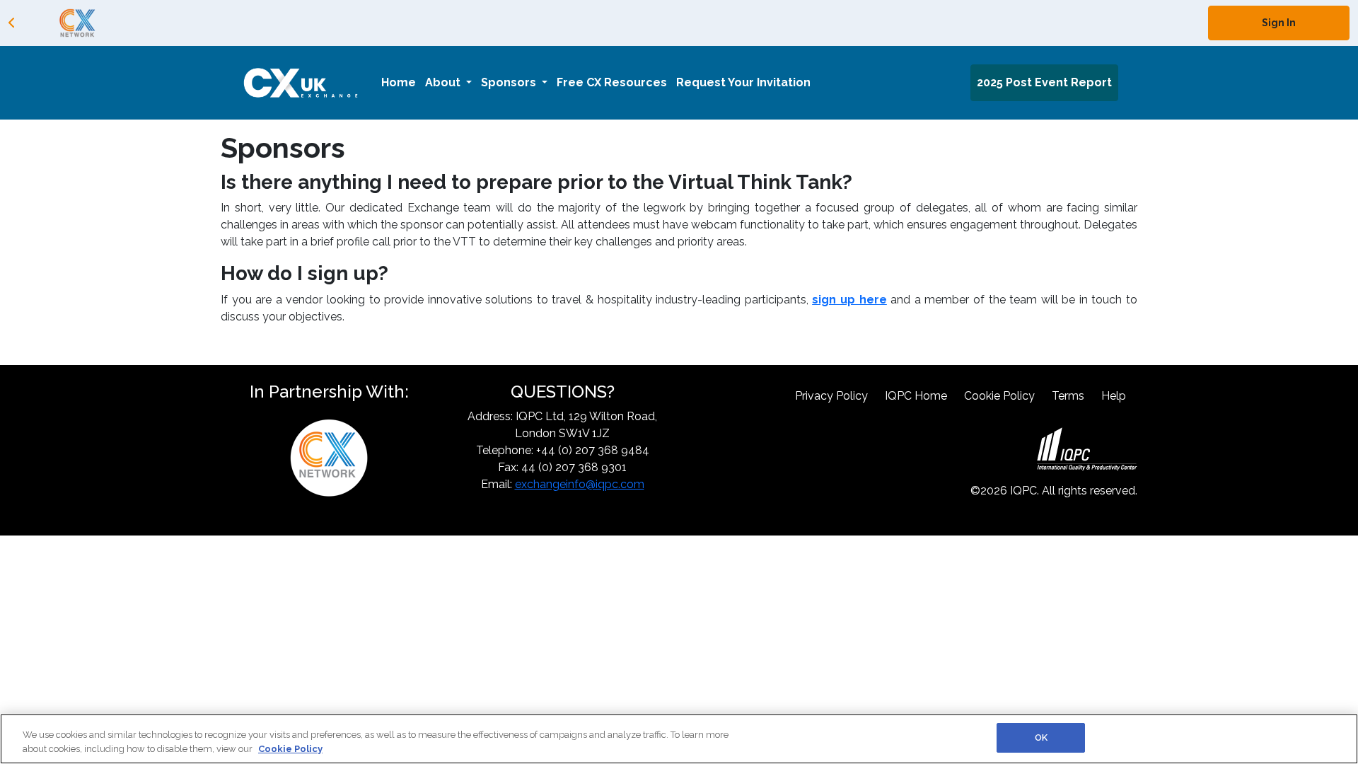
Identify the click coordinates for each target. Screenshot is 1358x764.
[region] (679, 739)
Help (1113, 396)
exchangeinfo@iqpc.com (579, 484)
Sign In (1279, 22)
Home (398, 82)
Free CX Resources (612, 82)
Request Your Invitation (743, 82)
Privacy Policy (831, 396)
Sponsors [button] (510, 82)
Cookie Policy (999, 396)
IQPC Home (916, 396)
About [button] (444, 82)
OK (1041, 737)
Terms (1068, 396)
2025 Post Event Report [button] (1044, 82)
